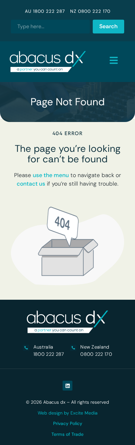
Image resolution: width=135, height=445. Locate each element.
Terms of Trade (67, 434)
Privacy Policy (67, 423)
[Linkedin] (67, 386)
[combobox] (50, 26)
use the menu (51, 175)
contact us (31, 183)
